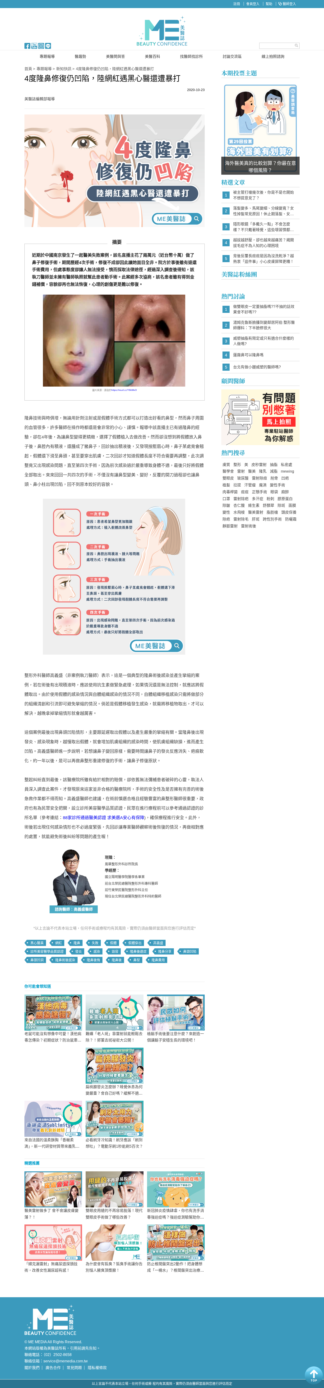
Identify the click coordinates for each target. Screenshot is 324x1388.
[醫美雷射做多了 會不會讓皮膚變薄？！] (53, 1189)
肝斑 (255, 519)
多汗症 (257, 499)
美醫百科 (152, 57)
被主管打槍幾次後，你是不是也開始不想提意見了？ (263, 195)
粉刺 (270, 499)
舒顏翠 (268, 505)
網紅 (58, 943)
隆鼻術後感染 (65, 960)
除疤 (226, 519)
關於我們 (32, 1368)
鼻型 (136, 960)
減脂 (274, 471)
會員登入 (252, 4)
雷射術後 (248, 526)
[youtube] (34, 45)
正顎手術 (259, 492)
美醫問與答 (115, 57)
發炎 (78, 951)
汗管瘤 (250, 485)
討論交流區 (232, 57)
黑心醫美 (37, 943)
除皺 (226, 505)
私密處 (286, 465)
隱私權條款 (97, 1368)
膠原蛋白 (285, 499)
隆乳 (263, 471)
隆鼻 (77, 943)
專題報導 (47, 57)
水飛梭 (239, 512)
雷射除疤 (241, 499)
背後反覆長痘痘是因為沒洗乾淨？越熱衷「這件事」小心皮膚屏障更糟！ (263, 259)
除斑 (281, 505)
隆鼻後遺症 (138, 951)
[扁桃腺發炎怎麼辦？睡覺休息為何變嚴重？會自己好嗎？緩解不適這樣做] (114, 1065)
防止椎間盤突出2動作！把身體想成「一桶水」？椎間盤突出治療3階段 (174, 1270)
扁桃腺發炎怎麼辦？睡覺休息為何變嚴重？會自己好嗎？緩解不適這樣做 (114, 1093)
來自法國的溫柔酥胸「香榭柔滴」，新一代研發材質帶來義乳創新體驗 (51, 1146)
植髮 (226, 485)
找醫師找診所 (191, 57)
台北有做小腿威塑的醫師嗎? (257, 367)
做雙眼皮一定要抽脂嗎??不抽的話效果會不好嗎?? (263, 309)
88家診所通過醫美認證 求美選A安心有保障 (103, 817)
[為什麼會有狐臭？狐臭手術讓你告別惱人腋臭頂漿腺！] (114, 1242)
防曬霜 (290, 519)
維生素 (253, 505)
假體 (113, 943)
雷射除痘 (259, 478)
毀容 (115, 951)
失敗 (95, 943)
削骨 (274, 478)
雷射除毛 (241, 519)
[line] (48, 45)
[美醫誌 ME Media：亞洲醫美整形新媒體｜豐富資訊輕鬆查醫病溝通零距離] (162, 31)
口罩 (226, 499)
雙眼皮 (228, 478)
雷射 (241, 471)
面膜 (292, 505)
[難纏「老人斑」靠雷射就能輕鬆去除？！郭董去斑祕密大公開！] (114, 1012)
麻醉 (285, 492)
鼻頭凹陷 (189, 951)
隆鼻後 (117, 960)
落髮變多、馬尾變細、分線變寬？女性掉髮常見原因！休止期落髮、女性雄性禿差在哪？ (263, 211)
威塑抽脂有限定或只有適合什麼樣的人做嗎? (263, 341)
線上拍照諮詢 (273, 57)
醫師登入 (289, 4)
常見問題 (74, 1368)
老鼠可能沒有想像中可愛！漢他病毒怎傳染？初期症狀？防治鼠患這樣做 (52, 1040)
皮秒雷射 (259, 465)
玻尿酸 (243, 478)
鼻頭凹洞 (37, 960)
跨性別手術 (272, 519)
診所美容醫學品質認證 (47, 951)
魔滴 (263, 485)
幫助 (269, 4)
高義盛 (158, 943)
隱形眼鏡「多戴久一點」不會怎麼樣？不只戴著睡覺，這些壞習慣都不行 (263, 227)
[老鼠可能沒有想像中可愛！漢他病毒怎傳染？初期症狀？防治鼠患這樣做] (53, 1012)
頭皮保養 (288, 512)
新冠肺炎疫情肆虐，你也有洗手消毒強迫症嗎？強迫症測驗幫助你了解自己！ (175, 1217)
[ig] (41, 45)
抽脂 (274, 465)
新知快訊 (63, 69)
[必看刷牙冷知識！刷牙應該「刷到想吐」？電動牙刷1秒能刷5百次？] (114, 1118)
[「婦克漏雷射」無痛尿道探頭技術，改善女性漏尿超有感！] (53, 1242)
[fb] (27, 45)
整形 (237, 465)
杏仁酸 (239, 505)
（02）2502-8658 (57, 1355)
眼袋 (274, 492)
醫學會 (228, 471)
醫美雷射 (255, 512)
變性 (226, 512)
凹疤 (285, 478)
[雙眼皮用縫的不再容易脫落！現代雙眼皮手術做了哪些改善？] (114, 1189)
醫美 (252, 471)
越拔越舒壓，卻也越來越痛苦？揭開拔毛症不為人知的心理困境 (263, 243)
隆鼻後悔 (93, 960)
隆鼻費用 (158, 960)
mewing (287, 471)
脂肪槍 (272, 512)
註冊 (236, 4)
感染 (96, 951)
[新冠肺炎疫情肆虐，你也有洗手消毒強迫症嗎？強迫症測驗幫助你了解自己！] (176, 1189)
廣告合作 (53, 1368)
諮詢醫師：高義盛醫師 (74, 909)
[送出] (296, 45)
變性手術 (277, 485)
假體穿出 (135, 943)
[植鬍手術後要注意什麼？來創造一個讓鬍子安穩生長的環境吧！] (176, 1012)
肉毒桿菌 (230, 492)
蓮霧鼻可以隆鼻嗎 (248, 355)
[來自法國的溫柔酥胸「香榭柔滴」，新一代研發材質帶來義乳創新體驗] (53, 1118)
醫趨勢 (80, 57)
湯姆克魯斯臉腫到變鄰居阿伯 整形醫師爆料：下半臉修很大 (264, 325)
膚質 (226, 465)
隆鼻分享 (164, 951)
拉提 (237, 485)
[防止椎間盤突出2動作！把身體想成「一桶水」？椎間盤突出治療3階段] (176, 1242)
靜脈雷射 (230, 526)
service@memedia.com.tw (65, 1361)
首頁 (28, 69)
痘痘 (245, 492)
